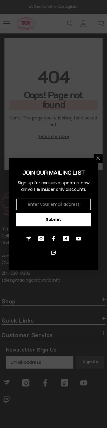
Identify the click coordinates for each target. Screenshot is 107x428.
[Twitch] (53, 253)
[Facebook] (53, 238)
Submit (53, 219)
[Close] (98, 158)
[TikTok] (66, 238)
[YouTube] (78, 238)
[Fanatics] (28, 238)
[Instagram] (41, 238)
